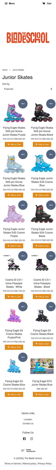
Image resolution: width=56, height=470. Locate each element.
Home (4, 69)
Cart (48, 3)
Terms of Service (13, 463)
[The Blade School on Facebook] (24, 439)
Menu (11, 3)
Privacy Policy (44, 463)
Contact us (28, 423)
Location (28, 419)
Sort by (5, 83)
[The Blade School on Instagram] (31, 439)
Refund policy (29, 463)
